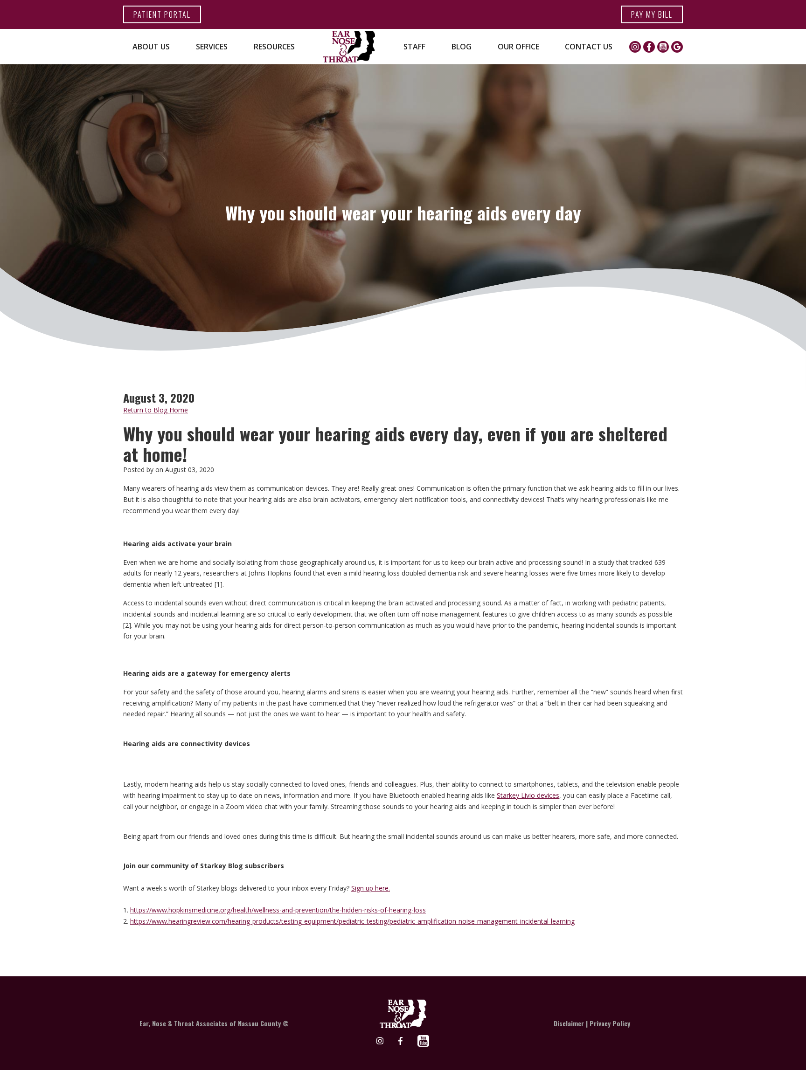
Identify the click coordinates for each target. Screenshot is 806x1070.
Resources (274, 46)
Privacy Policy (610, 1023)
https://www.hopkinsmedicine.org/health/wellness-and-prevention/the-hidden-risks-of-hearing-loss (278, 909)
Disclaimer (569, 1023)
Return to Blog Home (155, 409)
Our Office (518, 46)
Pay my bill (652, 14)
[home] (349, 46)
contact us (588, 46)
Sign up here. (370, 888)
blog (462, 46)
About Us (151, 46)
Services (212, 46)
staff (414, 46)
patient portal (162, 14)
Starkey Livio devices (528, 795)
